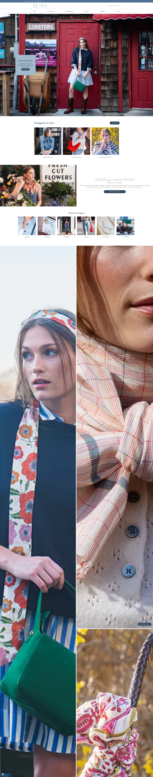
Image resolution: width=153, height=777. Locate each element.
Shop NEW (25, 69)
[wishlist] (115, 5)
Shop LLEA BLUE (115, 191)
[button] (108, 5)
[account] (111, 5)
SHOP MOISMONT (145, 624)
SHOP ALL (114, 123)
